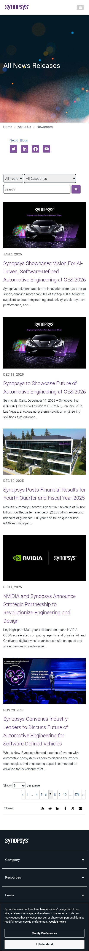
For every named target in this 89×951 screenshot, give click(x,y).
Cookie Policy (57, 921)
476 (76, 795)
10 (65, 795)
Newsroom (45, 127)
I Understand (44, 944)
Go (76, 189)
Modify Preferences (44, 933)
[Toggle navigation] (80, 7)
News (14, 140)
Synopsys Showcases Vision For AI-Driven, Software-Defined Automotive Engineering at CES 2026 (44, 271)
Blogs (24, 140)
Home (7, 127)
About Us (24, 127)
